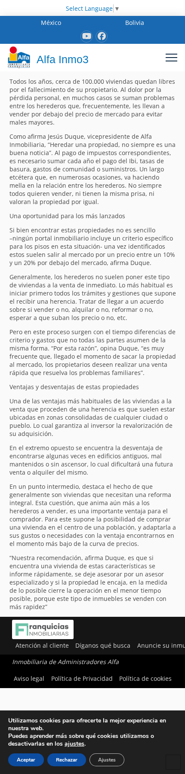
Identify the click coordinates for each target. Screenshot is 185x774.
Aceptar (26, 759)
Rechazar (66, 759)
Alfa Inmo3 (63, 59)
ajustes (74, 744)
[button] (171, 57)
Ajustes (107, 759)
